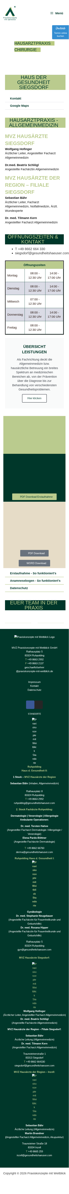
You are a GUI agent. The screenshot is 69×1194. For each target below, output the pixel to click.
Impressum (34, 682)
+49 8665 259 (35, 1151)
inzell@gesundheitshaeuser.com (34, 1155)
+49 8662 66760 (35, 848)
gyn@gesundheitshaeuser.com (34, 949)
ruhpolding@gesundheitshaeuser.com (34, 803)
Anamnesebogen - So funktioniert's (35, 580)
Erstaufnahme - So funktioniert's (33, 573)
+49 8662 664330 (35, 1061)
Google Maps (19, 105)
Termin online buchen (60, 34)
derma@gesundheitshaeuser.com (34, 852)
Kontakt (15, 98)
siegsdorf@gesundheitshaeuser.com (42, 253)
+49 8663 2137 (35, 663)
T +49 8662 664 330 (30, 249)
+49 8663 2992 (35, 659)
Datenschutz (19, 588)
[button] (34, 98)
